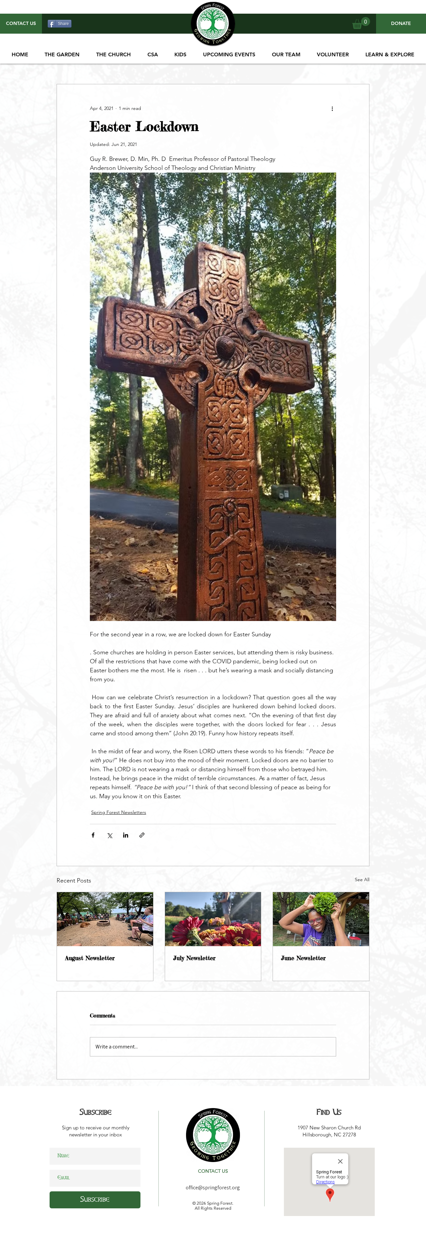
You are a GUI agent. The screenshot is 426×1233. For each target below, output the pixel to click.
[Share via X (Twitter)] (109, 835)
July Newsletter (194, 957)
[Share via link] (142, 835)
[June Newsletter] (321, 919)
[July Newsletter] (213, 919)
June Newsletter (303, 957)
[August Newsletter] (105, 919)
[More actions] (332, 108)
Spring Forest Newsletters (118, 812)
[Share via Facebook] (93, 835)
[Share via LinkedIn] (125, 835)
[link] (361, 23)
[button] (229, 54)
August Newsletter (90, 957)
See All (362, 880)
